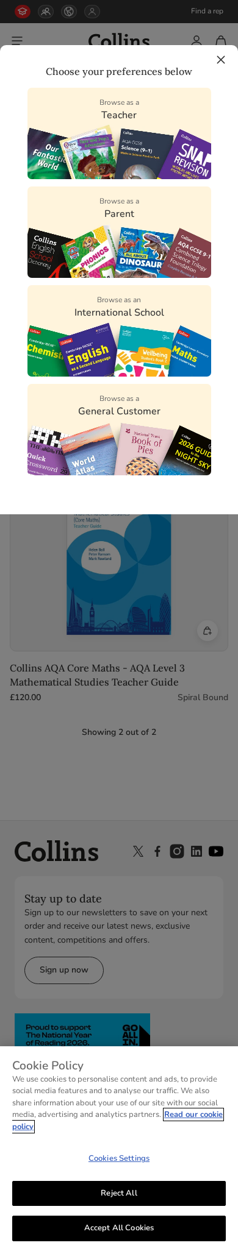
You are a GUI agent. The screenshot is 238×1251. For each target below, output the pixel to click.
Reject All (119, 1193)
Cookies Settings (119, 1158)
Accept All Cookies (119, 1227)
